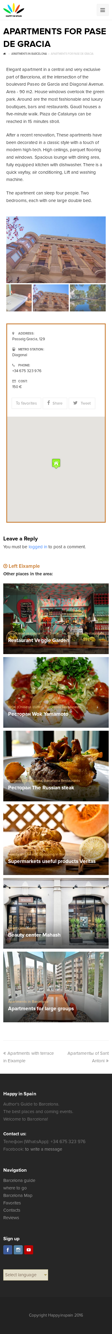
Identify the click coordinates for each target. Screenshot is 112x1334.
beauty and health (22, 854)
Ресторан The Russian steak (41, 788)
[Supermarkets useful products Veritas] (56, 839)
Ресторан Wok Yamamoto (38, 714)
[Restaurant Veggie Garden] (56, 618)
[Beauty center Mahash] (56, 913)
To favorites (26, 403)
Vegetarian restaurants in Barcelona (37, 633)
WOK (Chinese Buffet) (25, 707)
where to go (15, 1188)
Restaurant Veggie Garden (38, 641)
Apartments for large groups (41, 1009)
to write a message (43, 1149)
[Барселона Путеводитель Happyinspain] (13, 10)
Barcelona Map (18, 1195)
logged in (38, 546)
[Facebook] (7, 1249)
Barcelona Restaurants (85, 633)
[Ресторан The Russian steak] (56, 766)
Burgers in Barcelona (25, 781)
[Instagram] (18, 1249)
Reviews (11, 1217)
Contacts (11, 1210)
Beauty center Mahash (34, 935)
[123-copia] (56, 249)
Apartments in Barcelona (28, 1001)
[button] (56, 464)
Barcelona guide (19, 1180)
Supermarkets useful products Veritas (52, 861)
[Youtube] (28, 1249)
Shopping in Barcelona (57, 854)
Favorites (12, 1203)
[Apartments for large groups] (56, 987)
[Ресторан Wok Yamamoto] (56, 692)
